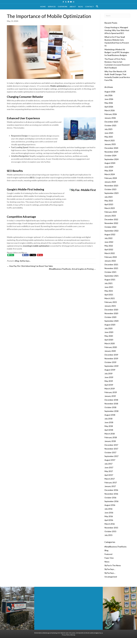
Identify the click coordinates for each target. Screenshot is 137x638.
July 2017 (108, 464)
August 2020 (109, 324)
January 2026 (110, 118)
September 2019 (111, 366)
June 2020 (108, 332)
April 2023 (108, 204)
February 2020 (110, 347)
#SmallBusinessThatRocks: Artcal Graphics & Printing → (72, 269)
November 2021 (111, 268)
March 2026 (109, 110)
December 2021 (111, 264)
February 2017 (110, 482)
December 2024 (111, 148)
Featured (108, 554)
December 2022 (111, 219)
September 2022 (111, 230)
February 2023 (110, 212)
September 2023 (111, 193)
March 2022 (109, 253)
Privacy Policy (66, 635)
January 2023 (110, 215)
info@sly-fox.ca (98, 633)
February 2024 (110, 178)
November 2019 (111, 358)
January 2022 (110, 261)
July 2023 (108, 197)
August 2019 (109, 370)
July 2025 (108, 129)
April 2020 (108, 339)
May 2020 (108, 336)
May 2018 (108, 426)
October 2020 (110, 317)
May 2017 (108, 471)
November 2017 (111, 448)
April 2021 (108, 294)
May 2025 (108, 137)
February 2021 (110, 302)
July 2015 (108, 535)
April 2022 (108, 249)
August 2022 (109, 234)
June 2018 (108, 422)
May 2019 (108, 381)
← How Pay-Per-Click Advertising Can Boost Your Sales (30, 266)
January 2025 (110, 144)
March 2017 (109, 479)
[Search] (96, 6)
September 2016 (111, 501)
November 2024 (111, 152)
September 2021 (111, 276)
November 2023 (111, 185)
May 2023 (108, 200)
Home (43, 6)
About (73, 6)
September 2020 (111, 321)
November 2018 (111, 403)
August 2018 (109, 415)
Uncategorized (110, 576)
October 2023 (110, 189)
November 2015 (111, 527)
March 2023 (109, 208)
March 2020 (109, 343)
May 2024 (108, 170)
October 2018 (110, 407)
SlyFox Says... (25, 261)
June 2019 (108, 377)
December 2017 (111, 445)
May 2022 (108, 246)
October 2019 (110, 362)
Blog (80, 6)
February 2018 (110, 437)
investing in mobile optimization (36, 246)
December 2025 (111, 121)
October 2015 (110, 531)
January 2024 (110, 182)
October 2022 (110, 227)
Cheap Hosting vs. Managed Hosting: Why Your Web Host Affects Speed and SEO (116, 30)
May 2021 (108, 291)
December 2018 (111, 400)
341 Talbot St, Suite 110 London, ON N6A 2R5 (70, 633)
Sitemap (73, 635)
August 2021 (109, 279)
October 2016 (110, 497)
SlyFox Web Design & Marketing (48, 633)
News (106, 561)
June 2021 (108, 287)
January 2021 (110, 306)
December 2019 (111, 355)
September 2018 (111, 411)
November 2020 (111, 313)
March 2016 (109, 524)
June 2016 (108, 512)
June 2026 (108, 99)
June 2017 (108, 467)
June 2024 (108, 167)
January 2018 (110, 441)
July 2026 (108, 95)
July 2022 (108, 238)
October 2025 (110, 125)
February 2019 (110, 392)
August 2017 (109, 460)
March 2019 (109, 388)
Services (52, 6)
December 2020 (111, 309)
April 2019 (108, 385)
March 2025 (109, 140)
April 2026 (108, 106)
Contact (89, 6)
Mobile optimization (58, 86)
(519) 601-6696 (88, 633)
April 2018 (108, 430)
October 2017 (110, 452)
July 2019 (108, 373)
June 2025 (108, 133)
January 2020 (110, 351)
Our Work (62, 6)
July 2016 (108, 509)
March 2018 (109, 433)
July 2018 (108, 418)
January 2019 (110, 396)
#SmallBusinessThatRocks (115, 546)
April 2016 (108, 520)
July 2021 (108, 283)
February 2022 (110, 257)
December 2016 (111, 490)
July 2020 (108, 328)
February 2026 (110, 114)
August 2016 (109, 505)
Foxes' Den (109, 558)
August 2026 (109, 91)
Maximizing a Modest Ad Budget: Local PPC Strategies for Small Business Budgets (116, 52)
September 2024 (111, 159)
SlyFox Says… (109, 569)
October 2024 (110, 155)
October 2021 (110, 272)
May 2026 (108, 103)
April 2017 (108, 475)
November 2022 (111, 223)
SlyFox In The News (112, 565)
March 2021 (109, 298)
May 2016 (108, 516)
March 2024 (109, 174)
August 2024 (109, 163)
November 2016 (111, 494)
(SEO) (32, 177)
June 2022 (108, 242)
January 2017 (110, 486)
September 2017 (111, 456)
